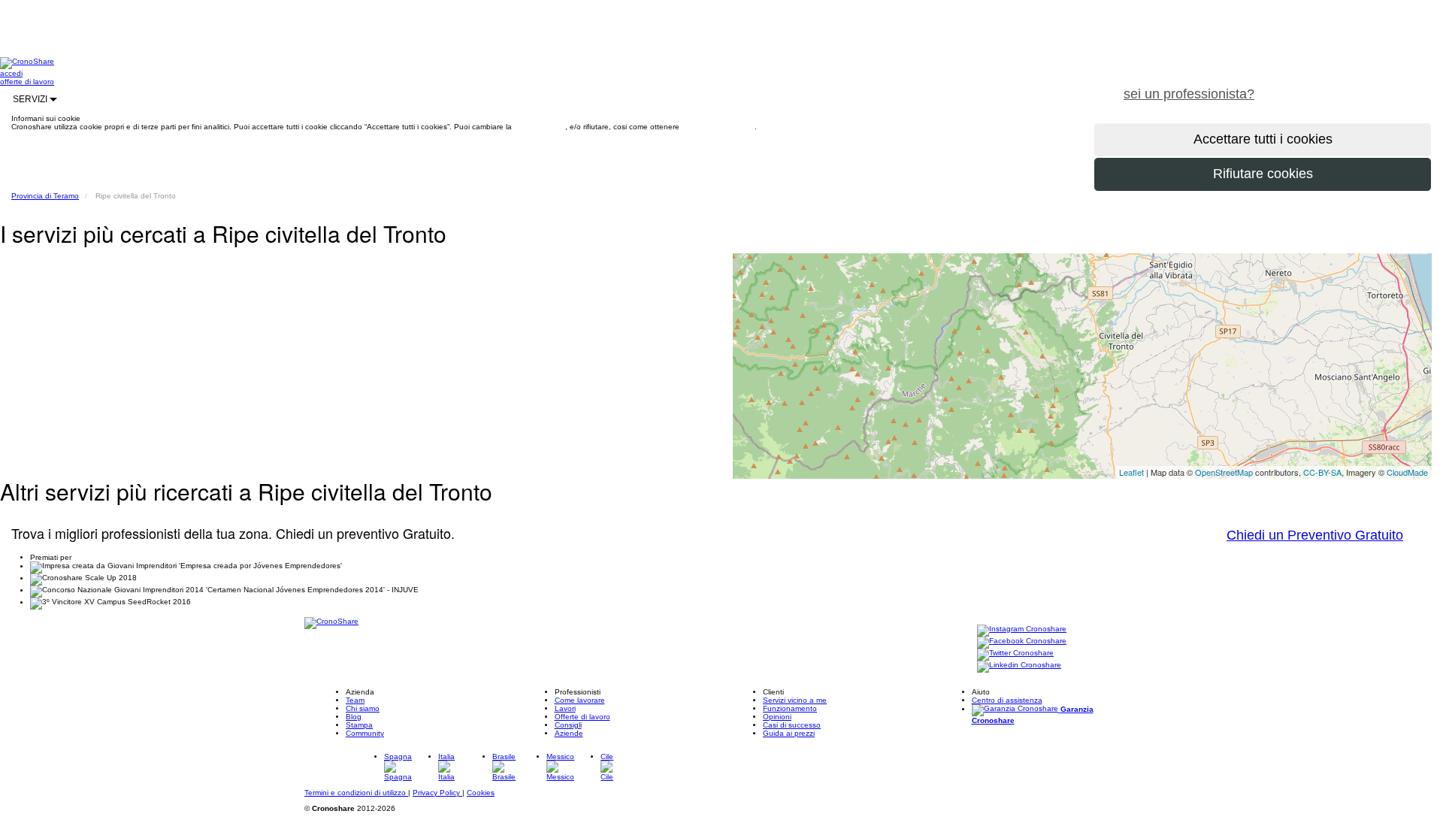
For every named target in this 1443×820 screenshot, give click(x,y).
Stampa (359, 725)
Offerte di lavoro (582, 717)
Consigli (568, 725)
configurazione (539, 127)
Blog (354, 717)
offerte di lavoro (27, 81)
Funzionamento (790, 708)
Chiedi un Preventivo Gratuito (1315, 535)
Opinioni (777, 717)
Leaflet (1131, 472)
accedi (11, 73)
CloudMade (1407, 472)
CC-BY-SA (1322, 472)
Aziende (569, 733)
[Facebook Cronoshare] (1021, 641)
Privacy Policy (437, 792)
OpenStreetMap (1224, 472)
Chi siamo (363, 708)
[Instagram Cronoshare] (1021, 629)
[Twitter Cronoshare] (1015, 653)
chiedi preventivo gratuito (1355, 85)
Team (355, 700)
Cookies (481, 792)
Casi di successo (792, 725)
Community (365, 733)
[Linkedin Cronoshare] (1019, 665)
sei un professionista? (1189, 93)
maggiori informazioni (718, 127)
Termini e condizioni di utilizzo (356, 792)
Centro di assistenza (1007, 700)
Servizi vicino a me (795, 700)
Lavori (565, 708)
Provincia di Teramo (45, 196)
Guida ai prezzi (789, 733)
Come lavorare (580, 700)
